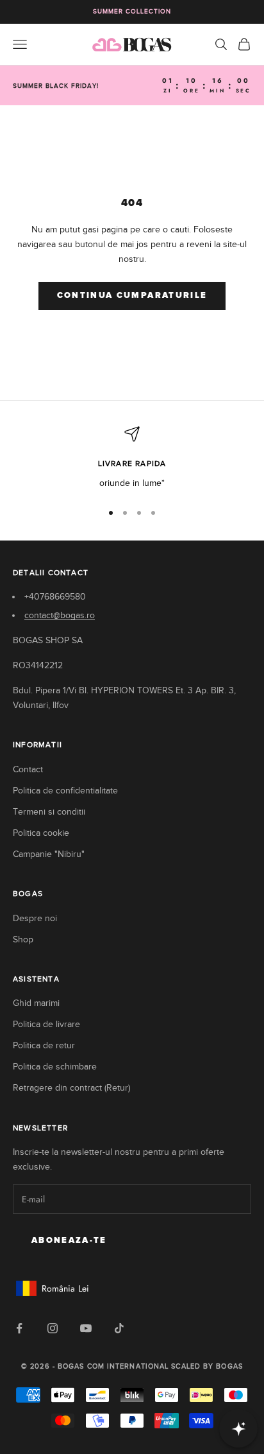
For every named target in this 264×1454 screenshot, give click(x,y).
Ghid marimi (36, 1003)
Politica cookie (41, 833)
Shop (23, 939)
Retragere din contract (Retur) (71, 1088)
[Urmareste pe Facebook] (19, 1328)
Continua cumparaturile (132, 295)
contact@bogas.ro (59, 615)
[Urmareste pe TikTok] (119, 1328)
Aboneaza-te (69, 1240)
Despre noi (35, 918)
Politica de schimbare (55, 1066)
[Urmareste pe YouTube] (85, 1328)
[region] (132, 458)
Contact (28, 769)
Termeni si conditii (49, 812)
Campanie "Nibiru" (49, 854)
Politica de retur (44, 1045)
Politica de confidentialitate (65, 790)
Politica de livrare (46, 1024)
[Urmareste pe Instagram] (52, 1328)
